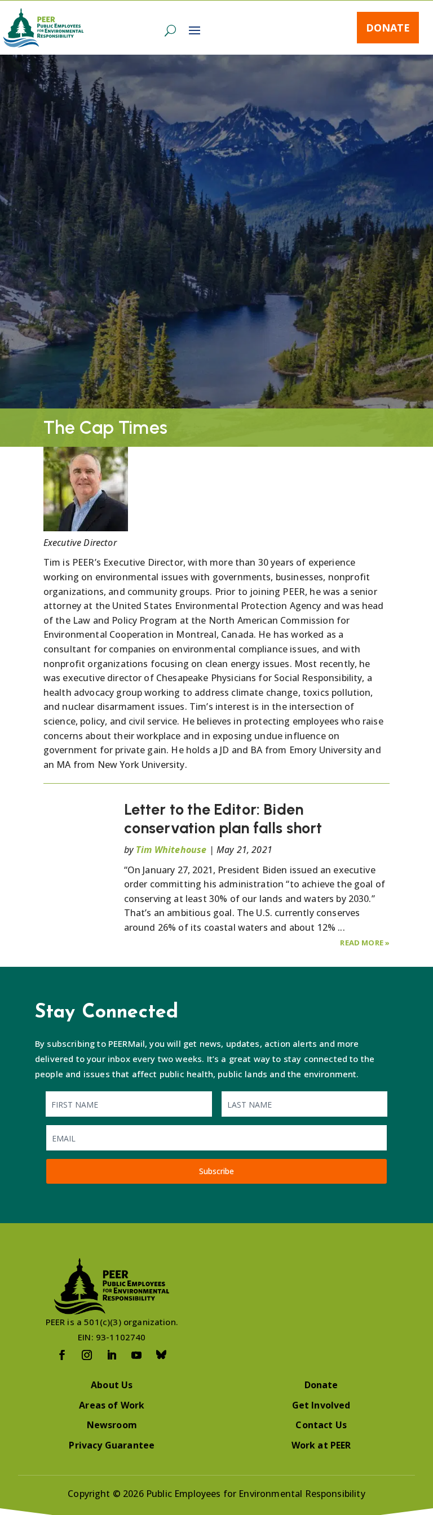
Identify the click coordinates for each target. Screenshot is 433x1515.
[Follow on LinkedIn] (111, 1355)
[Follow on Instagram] (87, 1355)
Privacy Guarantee (111, 1445)
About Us (111, 1385)
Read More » (365, 943)
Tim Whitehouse (171, 849)
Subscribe (216, 1171)
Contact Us (321, 1425)
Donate (388, 27)
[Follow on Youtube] (136, 1355)
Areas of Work (111, 1405)
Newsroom (112, 1425)
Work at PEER (321, 1445)
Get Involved (321, 1405)
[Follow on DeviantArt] (161, 1355)
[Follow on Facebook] (62, 1355)
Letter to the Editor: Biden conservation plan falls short (223, 818)
